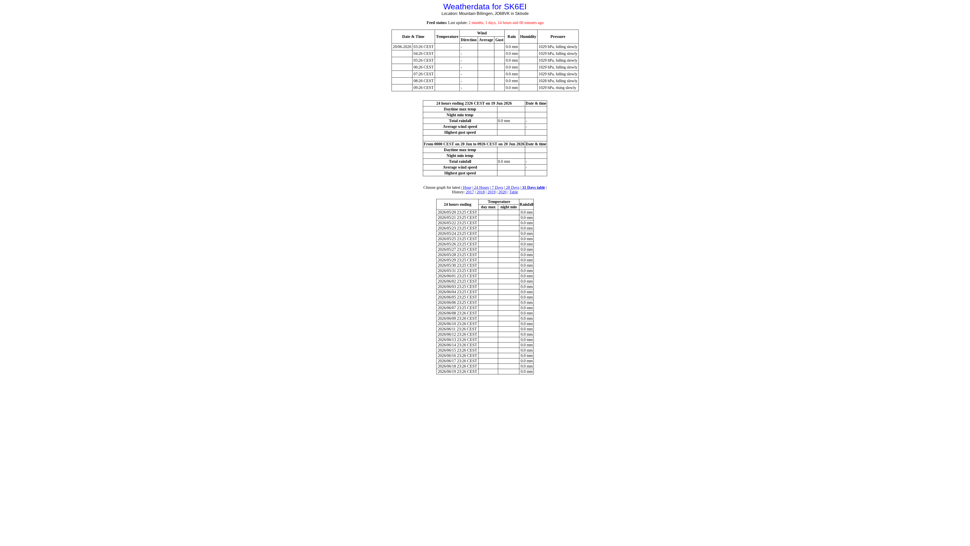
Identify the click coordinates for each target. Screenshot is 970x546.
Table (513, 192)
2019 (492, 192)
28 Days (512, 187)
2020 (502, 192)
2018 (481, 192)
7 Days (497, 187)
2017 (470, 192)
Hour (466, 187)
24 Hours (481, 187)
